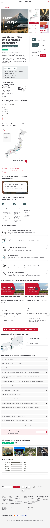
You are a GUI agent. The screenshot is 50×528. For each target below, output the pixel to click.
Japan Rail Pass (17, 498)
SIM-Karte (25, 499)
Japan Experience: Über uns (5, 500)
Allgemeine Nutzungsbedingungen (21, 522)
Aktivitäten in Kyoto (39, 501)
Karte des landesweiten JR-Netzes (11, 166)
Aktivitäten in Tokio (39, 499)
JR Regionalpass (18, 499)
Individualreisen (11, 503)
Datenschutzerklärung (34, 520)
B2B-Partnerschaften (4, 505)
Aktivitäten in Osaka (39, 504)
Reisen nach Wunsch (11, 505)
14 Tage (39, 39)
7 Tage (33, 39)
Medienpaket (4, 507)
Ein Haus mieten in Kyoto (32, 501)
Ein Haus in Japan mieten (32, 498)
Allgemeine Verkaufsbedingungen (23, 520)
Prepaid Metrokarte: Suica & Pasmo (18, 502)
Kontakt (8, 520)
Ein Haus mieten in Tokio (32, 499)
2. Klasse (35, 45)
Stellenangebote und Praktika (5, 509)
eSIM (24, 501)
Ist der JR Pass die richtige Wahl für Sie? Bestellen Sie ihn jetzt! (20, 329)
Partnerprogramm (5, 503)
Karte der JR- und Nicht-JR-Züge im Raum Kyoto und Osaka (15, 171)
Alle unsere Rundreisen (11, 500)
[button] (48, 289)
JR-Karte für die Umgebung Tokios (11, 168)
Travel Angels (30, 507)
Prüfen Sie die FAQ (41, 432)
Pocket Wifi (25, 502)
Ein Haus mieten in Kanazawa (31, 503)
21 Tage (44, 39)
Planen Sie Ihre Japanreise (44, 502)
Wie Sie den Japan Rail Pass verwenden (34, 296)
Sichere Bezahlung (32, 522)
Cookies (41, 520)
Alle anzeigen (43, 30)
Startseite (3, 476)
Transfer (7, 476)
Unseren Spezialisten (11, 508)
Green (42, 45)
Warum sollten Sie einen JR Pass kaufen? (10, 296)
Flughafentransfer (18, 503)
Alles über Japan (45, 499)
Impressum (13, 520)
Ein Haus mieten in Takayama (31, 505)
